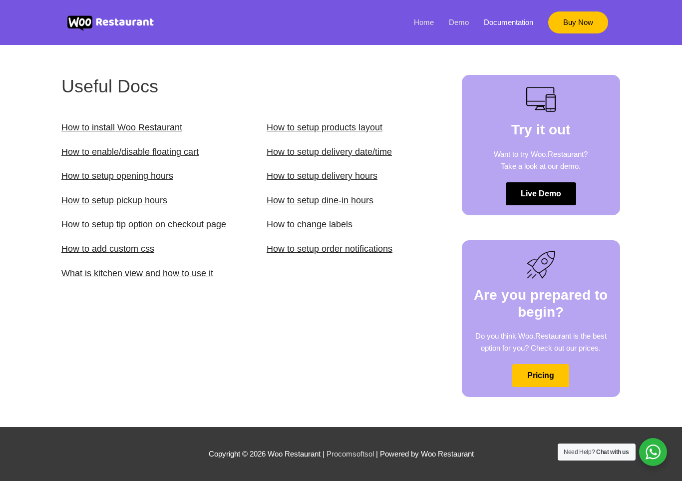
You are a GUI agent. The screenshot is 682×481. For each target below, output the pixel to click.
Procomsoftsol (350, 454)
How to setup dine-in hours (320, 200)
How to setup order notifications (329, 249)
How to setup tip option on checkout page (143, 224)
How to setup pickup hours (114, 200)
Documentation (508, 22)
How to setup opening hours (117, 176)
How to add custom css (107, 249)
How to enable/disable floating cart (130, 152)
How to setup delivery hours (322, 176)
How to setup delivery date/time (329, 152)
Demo (459, 22)
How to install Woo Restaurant (121, 127)
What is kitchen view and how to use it (137, 273)
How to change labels (309, 224)
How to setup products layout (324, 127)
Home (424, 22)
